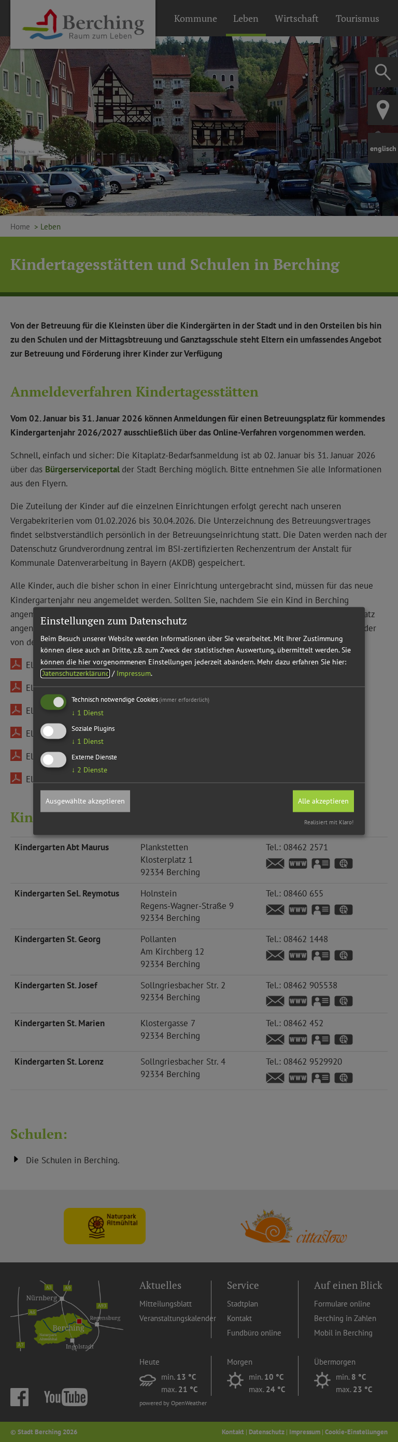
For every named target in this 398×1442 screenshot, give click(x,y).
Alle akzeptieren (323, 801)
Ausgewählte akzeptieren (85, 801)
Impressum (134, 673)
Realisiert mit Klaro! (328, 822)
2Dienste (89, 769)
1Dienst (88, 713)
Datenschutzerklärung (75, 673)
